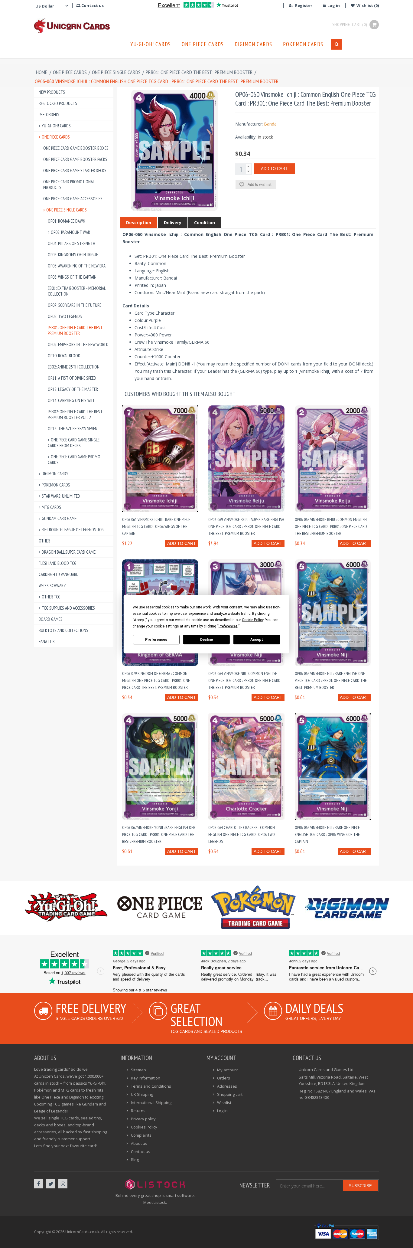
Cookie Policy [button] (252, 619)
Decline (206, 639)
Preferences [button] (228, 626)
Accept (256, 639)
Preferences (156, 639)
